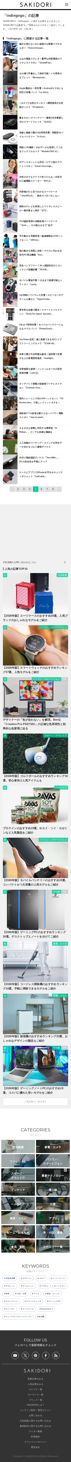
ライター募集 (35, 1431)
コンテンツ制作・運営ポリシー (35, 1410)
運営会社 (35, 1447)
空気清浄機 (10, 1278)
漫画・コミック (53, 1294)
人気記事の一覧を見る (35, 1101)
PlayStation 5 (47, 1309)
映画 (7, 1294)
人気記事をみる (35, 1384)
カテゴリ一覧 (35, 1389)
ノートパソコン (58, 1278)
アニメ (36, 1294)
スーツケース (28, 1309)
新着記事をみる (35, 1379)
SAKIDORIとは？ (35, 1405)
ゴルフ (42, 1278)
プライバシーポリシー (35, 1442)
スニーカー (10, 1309)
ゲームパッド (28, 1286)
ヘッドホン (61, 1286)
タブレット (10, 1286)
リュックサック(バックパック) (18, 1317)
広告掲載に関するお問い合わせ (35, 1421)
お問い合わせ (35, 1415)
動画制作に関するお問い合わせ (35, 1426)
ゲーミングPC (55, 1301)
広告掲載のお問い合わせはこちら (20, 562)
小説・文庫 (21, 1294)
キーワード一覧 (35, 1394)
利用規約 (35, 1436)
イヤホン (45, 1286)
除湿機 (41, 1317)
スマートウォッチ (33, 1301)
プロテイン (27, 1278)
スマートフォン (12, 1301)
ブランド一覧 (35, 1400)
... (12, 489)
